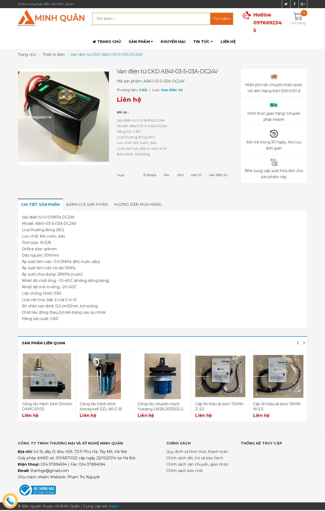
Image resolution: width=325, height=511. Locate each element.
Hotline (267, 22)
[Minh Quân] (51, 18)
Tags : (121, 175)
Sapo (114, 506)
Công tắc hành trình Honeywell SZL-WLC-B (101, 406)
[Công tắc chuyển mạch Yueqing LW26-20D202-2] (163, 376)
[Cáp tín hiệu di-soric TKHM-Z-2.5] (220, 376)
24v (167, 175)
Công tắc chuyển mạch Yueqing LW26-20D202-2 (160, 406)
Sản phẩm (140, 41)
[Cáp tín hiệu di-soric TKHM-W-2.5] (278, 376)
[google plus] (303, 4)
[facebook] (294, 4)
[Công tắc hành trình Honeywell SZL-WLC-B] (105, 376)
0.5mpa (149, 175)
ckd (180, 175)
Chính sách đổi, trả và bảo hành (194, 458)
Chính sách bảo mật (184, 470)
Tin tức (202, 41)
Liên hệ (228, 41)
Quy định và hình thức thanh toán (197, 451)
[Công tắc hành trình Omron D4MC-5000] (47, 376)
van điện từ (218, 175)
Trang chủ (108, 41)
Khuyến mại (173, 41)
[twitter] (286, 4)
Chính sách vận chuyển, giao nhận (197, 464)
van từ (196, 175)
